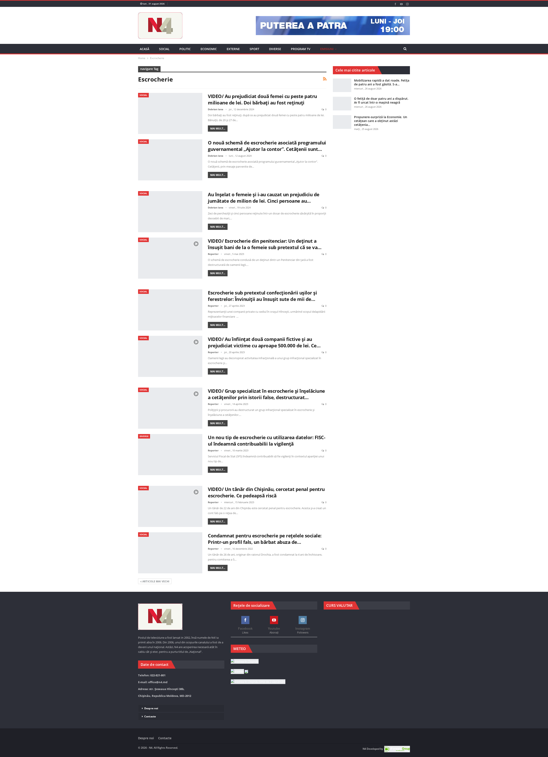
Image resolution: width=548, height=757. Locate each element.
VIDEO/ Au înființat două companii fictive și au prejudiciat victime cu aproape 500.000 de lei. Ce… (264, 342)
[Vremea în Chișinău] (245, 661)
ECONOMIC (209, 49)
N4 (364, 749)
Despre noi (151, 708)
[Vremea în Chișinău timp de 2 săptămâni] (258, 682)
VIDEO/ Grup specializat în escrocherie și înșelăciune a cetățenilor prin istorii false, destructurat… (266, 394)
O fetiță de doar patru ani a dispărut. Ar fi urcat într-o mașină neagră (381, 100)
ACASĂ (144, 49)
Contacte (150, 716)
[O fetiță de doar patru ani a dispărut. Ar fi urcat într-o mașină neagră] (342, 103)
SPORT (254, 49)
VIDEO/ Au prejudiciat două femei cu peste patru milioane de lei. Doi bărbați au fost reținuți (262, 99)
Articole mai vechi (155, 581)
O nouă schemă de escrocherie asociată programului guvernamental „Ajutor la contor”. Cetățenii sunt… (267, 145)
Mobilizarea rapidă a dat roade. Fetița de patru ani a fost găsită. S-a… (381, 82)
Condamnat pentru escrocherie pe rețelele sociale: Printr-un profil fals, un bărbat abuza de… (265, 538)
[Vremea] (239, 672)
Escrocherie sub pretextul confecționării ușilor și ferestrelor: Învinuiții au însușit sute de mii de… (262, 295)
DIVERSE (275, 49)
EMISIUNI (327, 49)
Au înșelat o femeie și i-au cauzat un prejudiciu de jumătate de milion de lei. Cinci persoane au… (263, 197)
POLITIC (185, 49)
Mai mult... (217, 128)
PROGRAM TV (300, 49)
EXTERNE (233, 49)
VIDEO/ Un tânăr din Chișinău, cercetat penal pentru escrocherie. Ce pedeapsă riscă (266, 492)
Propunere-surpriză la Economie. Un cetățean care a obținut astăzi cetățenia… (380, 121)
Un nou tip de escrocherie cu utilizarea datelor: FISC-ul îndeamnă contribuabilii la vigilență (266, 440)
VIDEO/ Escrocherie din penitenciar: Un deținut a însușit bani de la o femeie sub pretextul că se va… (265, 244)
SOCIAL (164, 49)
